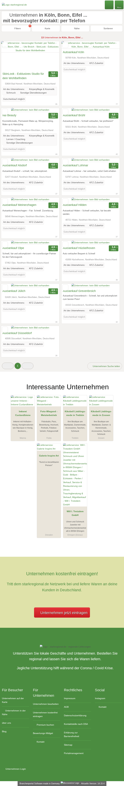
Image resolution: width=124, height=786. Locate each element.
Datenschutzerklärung (75, 715)
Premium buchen (45, 725)
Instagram (100, 698)
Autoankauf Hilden (75, 205)
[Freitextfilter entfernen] (109, 4)
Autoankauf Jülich (13, 291)
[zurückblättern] (9, 55)
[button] (8, 366)
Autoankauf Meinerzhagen (19, 205)
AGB (66, 707)
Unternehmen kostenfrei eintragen (45, 714)
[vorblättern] (51, 55)
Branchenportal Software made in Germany (39, 783)
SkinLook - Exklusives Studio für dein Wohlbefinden (23, 76)
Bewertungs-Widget (43, 733)
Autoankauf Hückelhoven (79, 248)
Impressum (69, 698)
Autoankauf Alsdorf (14, 165)
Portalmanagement (73, 753)
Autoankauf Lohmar (75, 165)
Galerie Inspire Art (49, 455)
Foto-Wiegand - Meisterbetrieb (48, 413)
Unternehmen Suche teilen (106, 366)
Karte (47, 28)
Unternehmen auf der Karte (13, 700)
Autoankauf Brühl (74, 115)
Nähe (76, 28)
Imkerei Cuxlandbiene (23, 413)
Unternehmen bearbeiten (46, 704)
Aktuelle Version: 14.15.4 (92, 783)
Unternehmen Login (15, 769)
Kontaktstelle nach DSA (76, 724)
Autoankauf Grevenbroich (79, 291)
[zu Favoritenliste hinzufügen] (5, 45)
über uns (6, 723)
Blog (4, 731)
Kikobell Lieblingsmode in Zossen (101, 413)
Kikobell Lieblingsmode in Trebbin (75, 413)
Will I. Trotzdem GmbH (75, 513)
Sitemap (68, 745)
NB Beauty (9, 115)
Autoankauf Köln (73, 52)
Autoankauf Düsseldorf (17, 333)
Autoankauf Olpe (13, 248)
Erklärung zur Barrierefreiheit (71, 734)
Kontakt (40, 741)
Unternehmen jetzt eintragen (64, 613)
